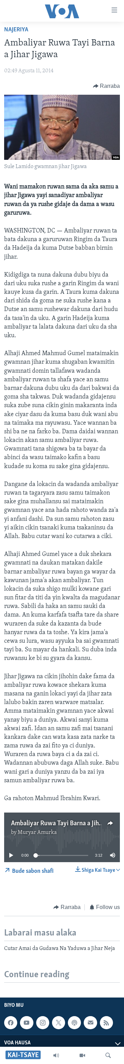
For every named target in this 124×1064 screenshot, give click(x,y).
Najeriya (16, 30)
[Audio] (56, 1055)
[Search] (108, 1055)
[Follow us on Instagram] (42, 1022)
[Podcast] (74, 1022)
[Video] (82, 1055)
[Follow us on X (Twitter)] (58, 1022)
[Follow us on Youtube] (26, 1022)
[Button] (106, 86)
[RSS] (106, 1022)
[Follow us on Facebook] (10, 1022)
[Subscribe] (90, 1022)
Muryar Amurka (37, 832)
